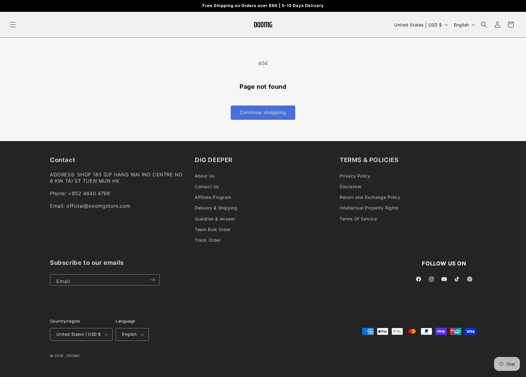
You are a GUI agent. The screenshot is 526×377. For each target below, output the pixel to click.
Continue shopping (263, 112)
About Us (205, 175)
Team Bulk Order (213, 229)
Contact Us (207, 186)
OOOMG (73, 356)
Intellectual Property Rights (369, 207)
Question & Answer (215, 218)
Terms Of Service (358, 218)
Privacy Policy (355, 175)
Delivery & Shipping (216, 207)
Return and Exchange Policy (370, 197)
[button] (12, 24)
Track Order (208, 240)
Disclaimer (351, 186)
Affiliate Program (213, 197)
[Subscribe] (152, 279)
